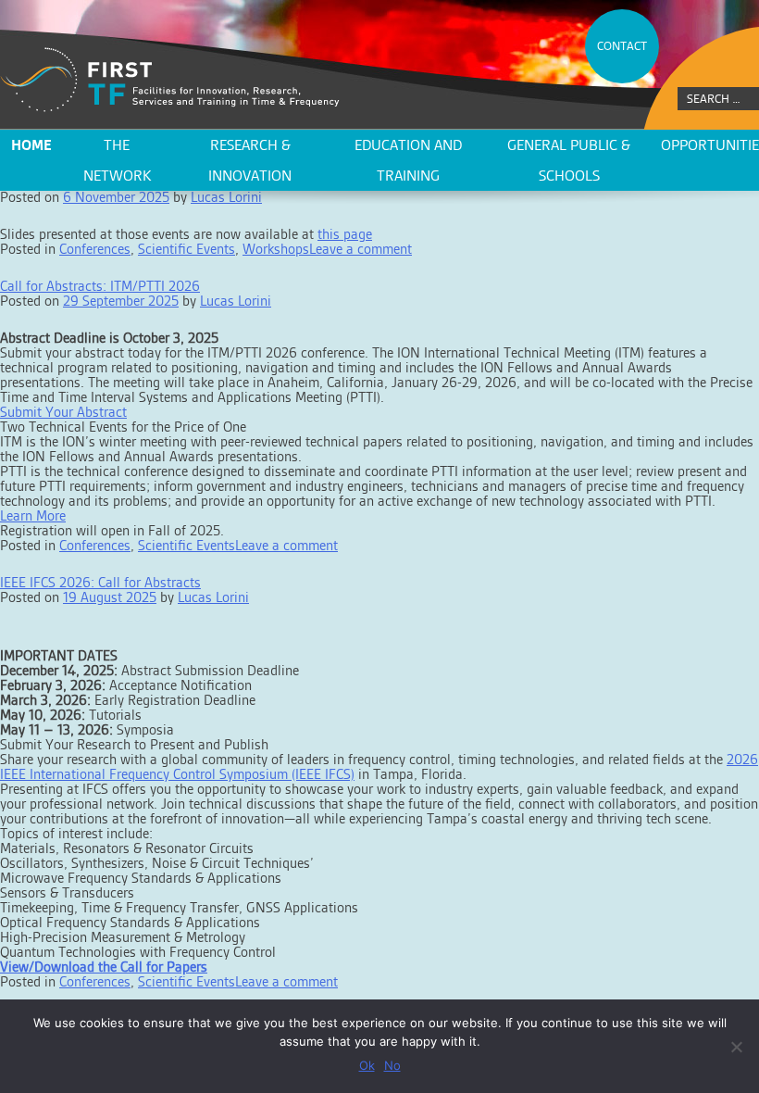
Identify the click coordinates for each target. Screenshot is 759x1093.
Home (31, 145)
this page (344, 234)
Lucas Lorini (235, 300)
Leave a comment (360, 249)
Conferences (95, 249)
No (392, 1065)
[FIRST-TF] (170, 80)
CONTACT (622, 46)
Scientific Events (186, 249)
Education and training (408, 160)
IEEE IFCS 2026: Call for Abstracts (100, 582)
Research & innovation (250, 160)
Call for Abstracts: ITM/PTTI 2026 (100, 286)
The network (117, 160)
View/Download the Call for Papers (103, 966)
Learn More (33, 515)
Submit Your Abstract (63, 412)
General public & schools (568, 160)
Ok (367, 1065)
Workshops (276, 249)
